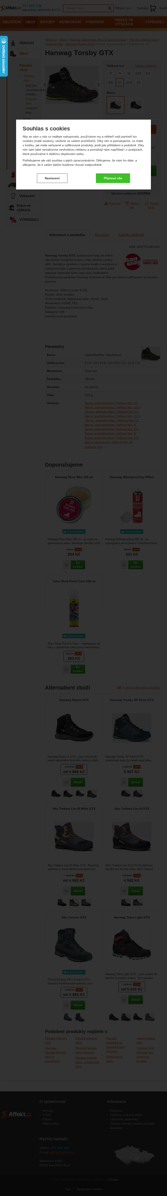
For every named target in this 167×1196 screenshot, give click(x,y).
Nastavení (52, 178)
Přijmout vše (113, 178)
